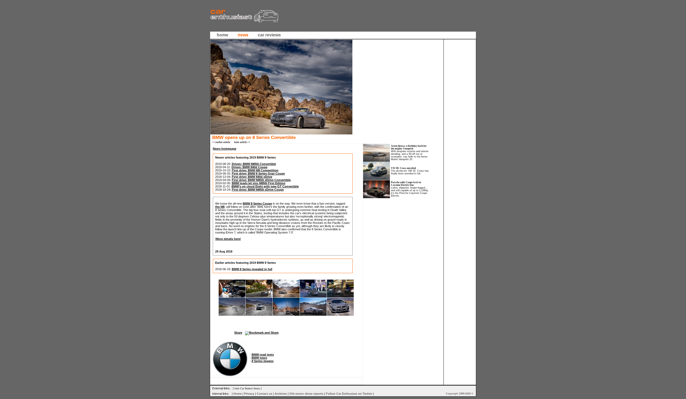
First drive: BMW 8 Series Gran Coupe (258, 173)
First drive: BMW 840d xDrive (252, 176)
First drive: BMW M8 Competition (255, 170)
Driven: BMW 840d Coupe (249, 167)
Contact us (264, 393)
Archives (281, 393)
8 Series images (263, 361)
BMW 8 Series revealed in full (252, 269)
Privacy (249, 393)
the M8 (220, 206)
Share (238, 332)
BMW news (259, 357)
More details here (228, 238)
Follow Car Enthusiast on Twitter (349, 393)
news (243, 35)
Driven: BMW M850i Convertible (254, 163)
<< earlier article (221, 142)
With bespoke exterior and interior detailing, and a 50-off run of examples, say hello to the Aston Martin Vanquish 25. (409, 155)
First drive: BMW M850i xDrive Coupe (258, 189)
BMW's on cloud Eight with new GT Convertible (265, 186)
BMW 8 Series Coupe (257, 203)
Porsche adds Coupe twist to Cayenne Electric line (406, 183)
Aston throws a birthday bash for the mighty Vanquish (409, 147)
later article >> (242, 142)
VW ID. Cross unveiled (403, 168)
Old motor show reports (306, 393)
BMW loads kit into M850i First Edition (258, 183)
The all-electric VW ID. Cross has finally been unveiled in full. (410, 172)
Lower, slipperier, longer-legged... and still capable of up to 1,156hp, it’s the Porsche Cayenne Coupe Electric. (410, 191)
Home (237, 393)
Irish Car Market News (247, 388)
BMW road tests (263, 354)
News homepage (224, 148)
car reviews (269, 35)
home (222, 35)
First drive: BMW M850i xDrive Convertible (261, 180)
